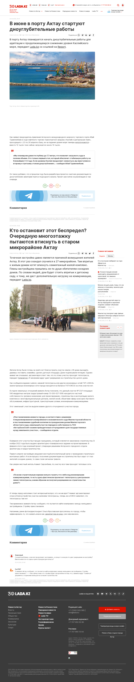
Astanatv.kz (23, 378)
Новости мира (84, 11)
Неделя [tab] (102, 256)
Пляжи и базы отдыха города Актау (112, 634)
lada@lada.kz (72, 646)
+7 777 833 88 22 (106, 5)
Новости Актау (34, 11)
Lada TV (95, 11)
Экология (12, 622)
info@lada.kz (79, 644)
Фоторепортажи (45, 619)
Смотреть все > (60, 5)
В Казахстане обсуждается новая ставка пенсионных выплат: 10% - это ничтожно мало (113, 335)
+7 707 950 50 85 (76, 622)
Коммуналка (13, 619)
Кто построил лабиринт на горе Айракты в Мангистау (110, 263)
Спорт (10, 628)
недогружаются (82, 142)
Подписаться (86, 196)
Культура (12, 625)
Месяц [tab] (110, 256)
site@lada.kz (73, 613)
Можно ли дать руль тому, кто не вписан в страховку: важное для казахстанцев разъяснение (111, 289)
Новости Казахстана (52, 11)
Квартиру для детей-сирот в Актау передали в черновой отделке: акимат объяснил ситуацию (109, 303)
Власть (11, 610)
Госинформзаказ (46, 622)
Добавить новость (113, 609)
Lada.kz (34, 46)
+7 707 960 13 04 (76, 632)
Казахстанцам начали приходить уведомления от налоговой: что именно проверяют (110, 275)
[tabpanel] (111, 290)
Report (62, 46)
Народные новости (70, 11)
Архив (41, 625)
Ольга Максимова (33, 35)
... (102, 10)
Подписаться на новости (112, 616)
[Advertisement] (52, 122)
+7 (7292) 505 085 (76, 610)
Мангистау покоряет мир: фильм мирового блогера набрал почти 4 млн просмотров (111, 315)
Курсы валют (44, 628)
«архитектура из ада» (54, 514)
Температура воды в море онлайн (112, 626)
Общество (12, 616)
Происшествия (14, 613)
